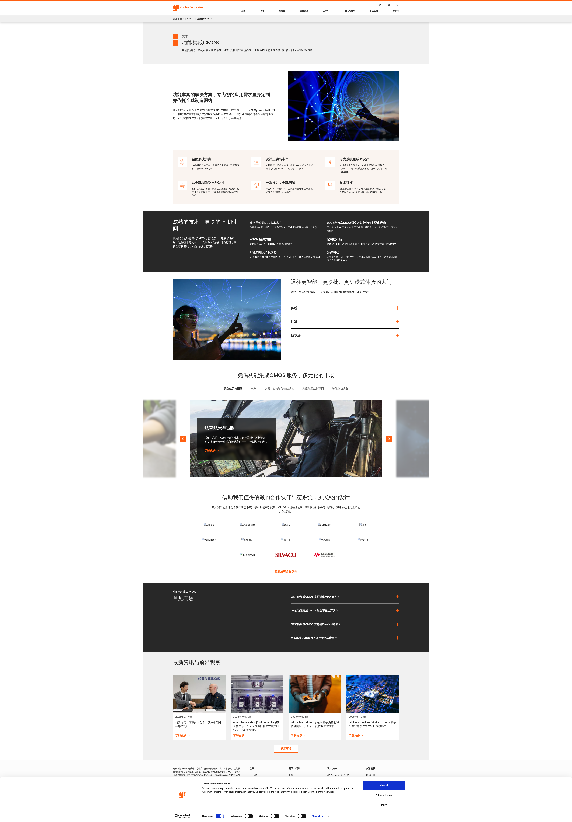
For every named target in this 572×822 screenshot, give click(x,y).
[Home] (188, 8)
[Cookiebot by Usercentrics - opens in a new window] (183, 816)
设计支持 (304, 10)
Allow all (383, 785)
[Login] (381, 5)
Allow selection (384, 795)
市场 (262, 10)
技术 (243, 10)
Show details (318, 816)
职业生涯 (374, 10)
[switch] (249, 816)
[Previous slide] (183, 439)
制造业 (282, 10)
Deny (384, 805)
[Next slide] (389, 439)
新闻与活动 (350, 10)
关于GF (326, 10)
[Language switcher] (389, 5)
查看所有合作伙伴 (286, 571)
